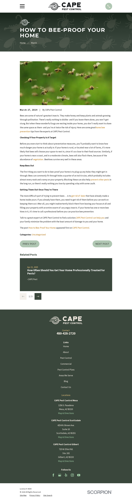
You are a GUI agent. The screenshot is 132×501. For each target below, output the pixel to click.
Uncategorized (39, 234)
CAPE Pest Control (80, 227)
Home (66, 346)
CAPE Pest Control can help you (90, 217)
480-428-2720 (66, 333)
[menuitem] (23, 495)
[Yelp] (66, 475)
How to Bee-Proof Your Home (42, 227)
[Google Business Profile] (59, 475)
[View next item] (38, 296)
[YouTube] (78, 475)
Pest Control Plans (66, 369)
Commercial (66, 363)
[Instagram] (72, 475)
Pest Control (66, 358)
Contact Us (66, 387)
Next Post (102, 244)
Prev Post (29, 244)
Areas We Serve (66, 375)
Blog (66, 381)
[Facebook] (53, 475)
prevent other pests (100, 179)
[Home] (65, 6)
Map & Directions (66, 413)
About (66, 352)
